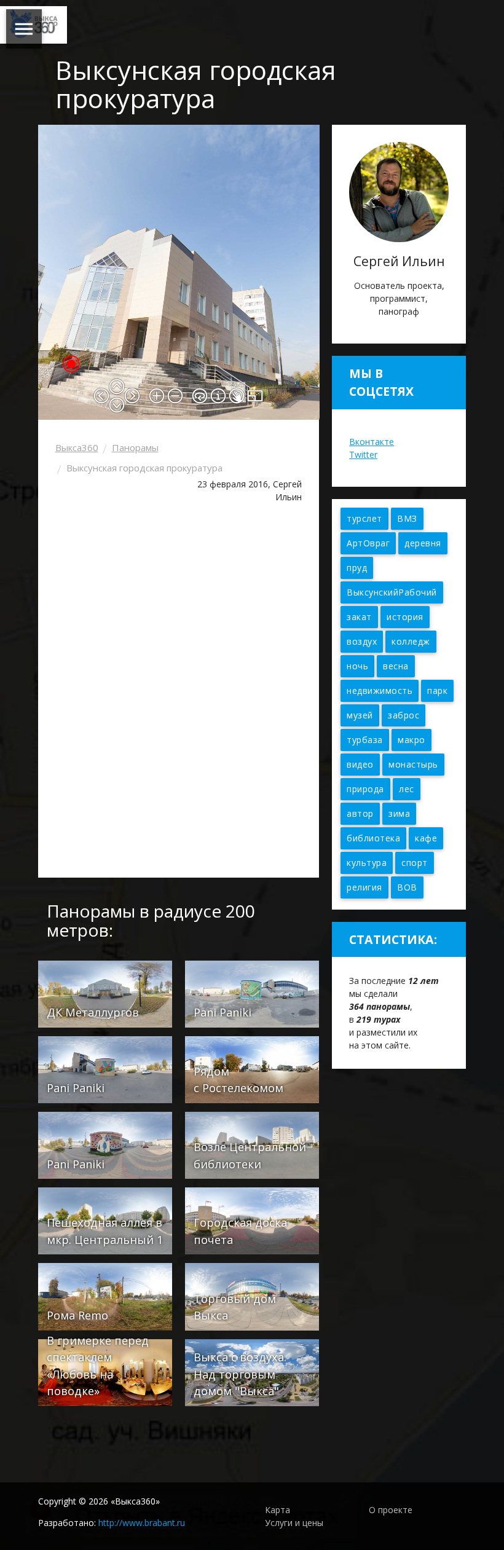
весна (396, 666)
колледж (411, 641)
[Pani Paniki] (252, 993)
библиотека (373, 838)
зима (399, 813)
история (405, 617)
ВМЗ (407, 518)
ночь (357, 666)
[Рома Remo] (105, 1296)
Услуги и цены (294, 1522)
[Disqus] (178, 695)
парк (437, 690)
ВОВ (407, 887)
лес (406, 789)
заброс (403, 715)
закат (359, 617)
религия (364, 887)
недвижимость (379, 690)
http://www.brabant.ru (141, 1522)
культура (367, 862)
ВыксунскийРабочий (392, 592)
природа (365, 789)
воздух (362, 641)
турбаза (365, 739)
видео (360, 764)
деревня (422, 543)
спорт (414, 862)
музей (360, 715)
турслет (364, 518)
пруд (357, 567)
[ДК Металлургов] (105, 993)
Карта (277, 1510)
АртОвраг (368, 543)
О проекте (390, 1510)
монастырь (413, 764)
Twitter (363, 454)
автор (360, 813)
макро (411, 739)
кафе (426, 838)
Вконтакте (371, 441)
